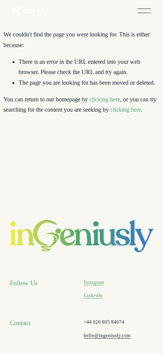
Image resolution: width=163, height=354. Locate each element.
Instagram (94, 282)
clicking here (104, 99)
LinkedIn (93, 295)
